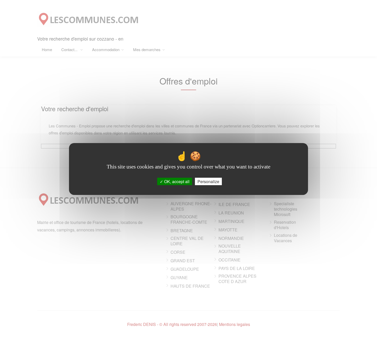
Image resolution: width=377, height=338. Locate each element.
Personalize (208, 181)
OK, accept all (176, 181)
